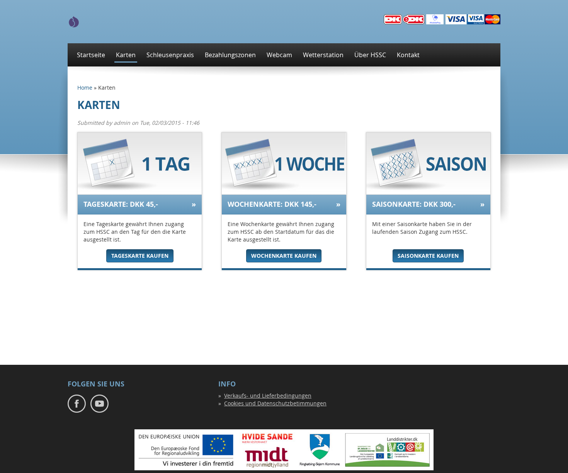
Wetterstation (323, 55)
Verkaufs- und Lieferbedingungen (267, 395)
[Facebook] (77, 403)
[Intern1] (74, 21)
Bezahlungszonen (230, 55)
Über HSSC (370, 55)
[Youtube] (99, 403)
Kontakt (408, 55)
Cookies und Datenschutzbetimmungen (275, 403)
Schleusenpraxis (170, 55)
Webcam (279, 55)
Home (84, 87)
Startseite (91, 55)
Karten (126, 55)
